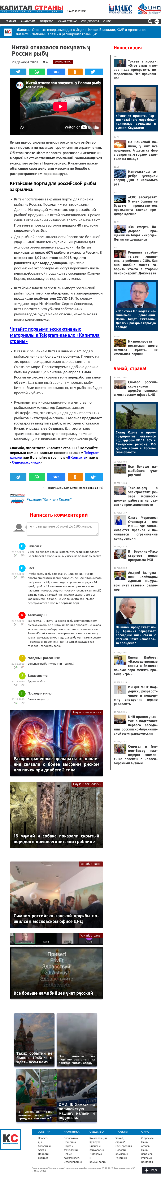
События (44, 1131)
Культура (95, 1142)
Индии (81, 30)
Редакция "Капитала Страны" (49, 499)
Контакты (147, 1162)
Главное (11, 21)
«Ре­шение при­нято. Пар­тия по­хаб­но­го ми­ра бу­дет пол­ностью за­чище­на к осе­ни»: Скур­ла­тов (136, 122)
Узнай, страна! (67, 21)
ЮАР (120, 30)
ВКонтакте (77, 458)
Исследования (73, 1162)
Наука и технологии (87, 712)
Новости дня (128, 48)
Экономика (71, 1138)
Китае (93, 30)
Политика (70, 1142)
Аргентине (136, 30)
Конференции (98, 1138)
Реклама (146, 1158)
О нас (107, 21)
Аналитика (28, 21)
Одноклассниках (26, 463)
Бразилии (107, 30)
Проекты (122, 1131)
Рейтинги (121, 1158)
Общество (46, 21)
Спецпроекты (90, 21)
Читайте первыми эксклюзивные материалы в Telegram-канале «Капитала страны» (55, 335)
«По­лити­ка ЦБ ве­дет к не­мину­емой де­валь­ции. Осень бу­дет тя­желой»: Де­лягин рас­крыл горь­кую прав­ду (136, 319)
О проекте (147, 1138)
